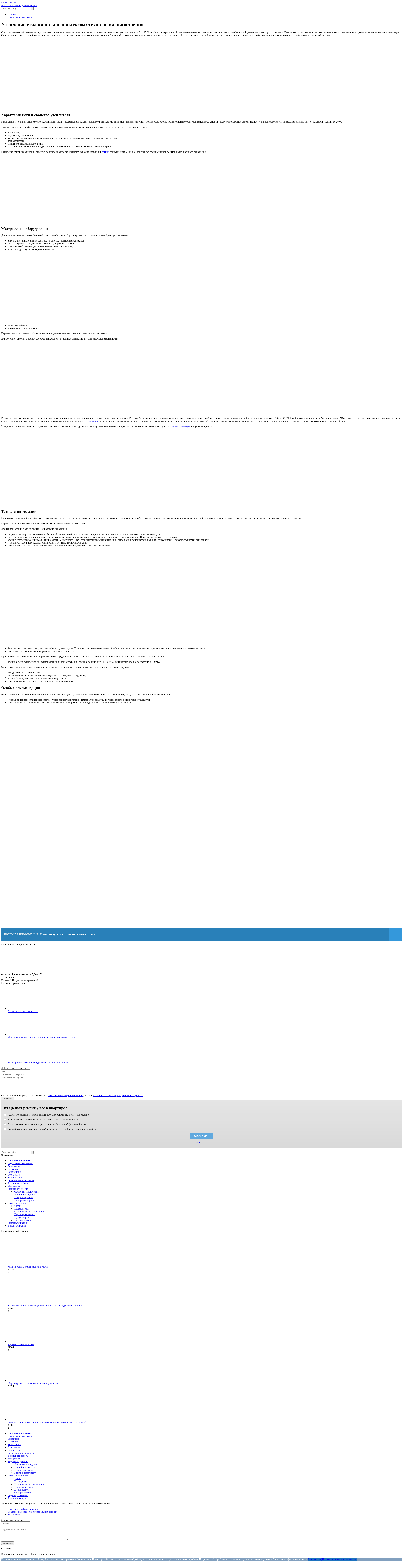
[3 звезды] (119, 958)
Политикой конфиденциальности (65, 1095)
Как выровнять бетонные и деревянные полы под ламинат (39, 1062)
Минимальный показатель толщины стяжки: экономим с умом (41, 1037)
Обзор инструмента (18, 1203)
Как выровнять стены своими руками (28, 1266)
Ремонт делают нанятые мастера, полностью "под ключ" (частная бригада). (47, 1124)
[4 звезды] (166, 958)
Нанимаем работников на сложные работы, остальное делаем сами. (43, 1119)
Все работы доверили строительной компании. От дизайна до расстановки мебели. (52, 1129)
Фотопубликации (17, 1225)
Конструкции (15, 1177)
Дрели (17, 1206)
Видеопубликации (18, 1223)
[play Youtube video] (205, 815)
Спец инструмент (23, 1197)
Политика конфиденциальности (25, 1509)
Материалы (14, 1186)
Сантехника (14, 1166)
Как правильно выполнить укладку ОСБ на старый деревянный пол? (45, 1305)
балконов (93, 421)
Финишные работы (18, 1183)
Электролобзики (23, 1220)
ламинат (173, 426)
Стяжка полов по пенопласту (23, 1011)
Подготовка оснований (20, 1163)
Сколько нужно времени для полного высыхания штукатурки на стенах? (47, 1422)
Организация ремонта (19, 1160)
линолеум (184, 426)
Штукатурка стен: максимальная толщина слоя (33, 1383)
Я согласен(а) (315, 1559)
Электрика (13, 1169)
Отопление (14, 1174)
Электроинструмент (25, 1200)
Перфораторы (21, 1208)
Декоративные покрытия (21, 1180)
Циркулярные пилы (24, 1214)
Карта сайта (14, 1514)
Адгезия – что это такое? (21, 1344)
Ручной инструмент (24, 1194)
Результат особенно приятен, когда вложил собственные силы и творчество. (48, 1114)
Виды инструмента (18, 1189)
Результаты (201, 1142)
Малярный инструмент (26, 1191)
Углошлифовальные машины (29, 1211)
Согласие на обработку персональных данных (118, 1095)
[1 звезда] (24, 958)
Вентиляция (14, 1172)
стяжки (105, 152)
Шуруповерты (21, 1217)
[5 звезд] (213, 958)
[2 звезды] (72, 958)
